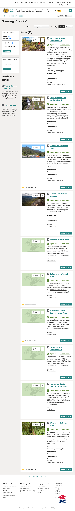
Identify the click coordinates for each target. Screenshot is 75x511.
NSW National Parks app (10, 486)
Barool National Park (59, 239)
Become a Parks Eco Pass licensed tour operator (27, 491)
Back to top (37, 476)
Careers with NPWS (25, 488)
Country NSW (60, 85)
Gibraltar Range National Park (57, 39)
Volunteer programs (26, 486)
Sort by (29, 27)
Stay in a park (10, 105)
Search (7, 51)
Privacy (57, 488)
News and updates (43, 488)
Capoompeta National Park (56, 348)
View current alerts (30, 187)
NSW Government (37, 508)
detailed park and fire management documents (57, 254)
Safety (16, 2)
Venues (69, 2)
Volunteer (50, 2)
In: (4, 43)
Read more (65, 91)
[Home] (6, 10)
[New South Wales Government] (62, 499)
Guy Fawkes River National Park (58, 98)
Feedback (40, 492)
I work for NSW (49, 508)
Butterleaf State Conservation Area (58, 311)
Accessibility (58, 483)
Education (43, 2)
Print (61, 16)
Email (69, 16)
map (70, 27)
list (63, 27)
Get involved (24, 496)
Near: (10, 43)
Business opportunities (27, 494)
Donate (57, 497)
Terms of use (58, 486)
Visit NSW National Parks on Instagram (9, 508)
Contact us (41, 490)
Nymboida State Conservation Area (58, 385)
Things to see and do (10, 87)
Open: (5, 36)
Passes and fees (60, 2)
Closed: (6, 38)
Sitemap (57, 493)
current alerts (65, 45)
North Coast (51, 85)
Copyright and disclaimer (59, 490)
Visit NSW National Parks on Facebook (5, 508)
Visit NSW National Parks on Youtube (13, 508)
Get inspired (23, 2)
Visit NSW (6, 490)
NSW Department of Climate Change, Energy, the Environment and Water (10, 495)
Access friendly (33, 2)
